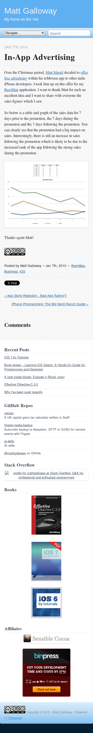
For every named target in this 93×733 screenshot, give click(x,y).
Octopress (15, 718)
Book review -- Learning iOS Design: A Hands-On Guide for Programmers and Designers (45, 367)
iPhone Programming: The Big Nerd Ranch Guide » (50, 303)
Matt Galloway (30, 10)
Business (11, 271)
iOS (22, 271)
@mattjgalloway (15, 453)
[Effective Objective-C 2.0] (46, 534)
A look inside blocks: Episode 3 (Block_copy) (34, 377)
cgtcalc (9, 413)
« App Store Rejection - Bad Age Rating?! (35, 295)
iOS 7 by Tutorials (16, 357)
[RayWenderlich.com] (46, 580)
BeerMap (11, 89)
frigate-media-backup (18, 425)
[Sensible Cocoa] (46, 642)
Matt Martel (54, 72)
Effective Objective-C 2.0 (21, 384)
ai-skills (9, 441)
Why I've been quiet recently (23, 392)
